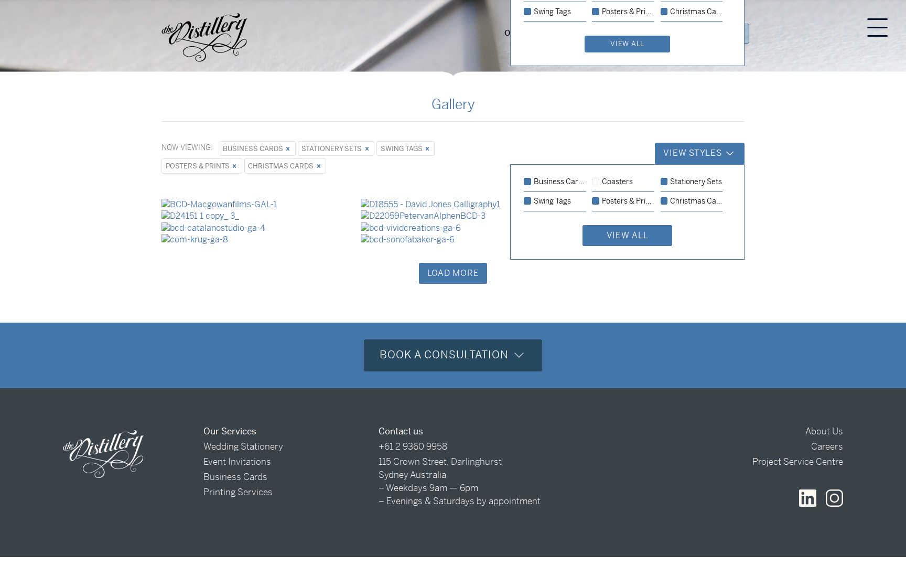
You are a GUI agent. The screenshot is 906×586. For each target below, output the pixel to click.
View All (628, 235)
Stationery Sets (332, 148)
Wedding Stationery (243, 446)
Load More (453, 273)
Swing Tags (402, 148)
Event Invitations (237, 461)
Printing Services (238, 492)
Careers (827, 446)
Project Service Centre (797, 461)
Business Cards (254, 148)
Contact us (401, 431)
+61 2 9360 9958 (413, 446)
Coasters (617, 182)
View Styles (693, 152)
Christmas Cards (281, 166)
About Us (824, 431)
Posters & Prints (198, 166)
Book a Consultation (446, 354)
